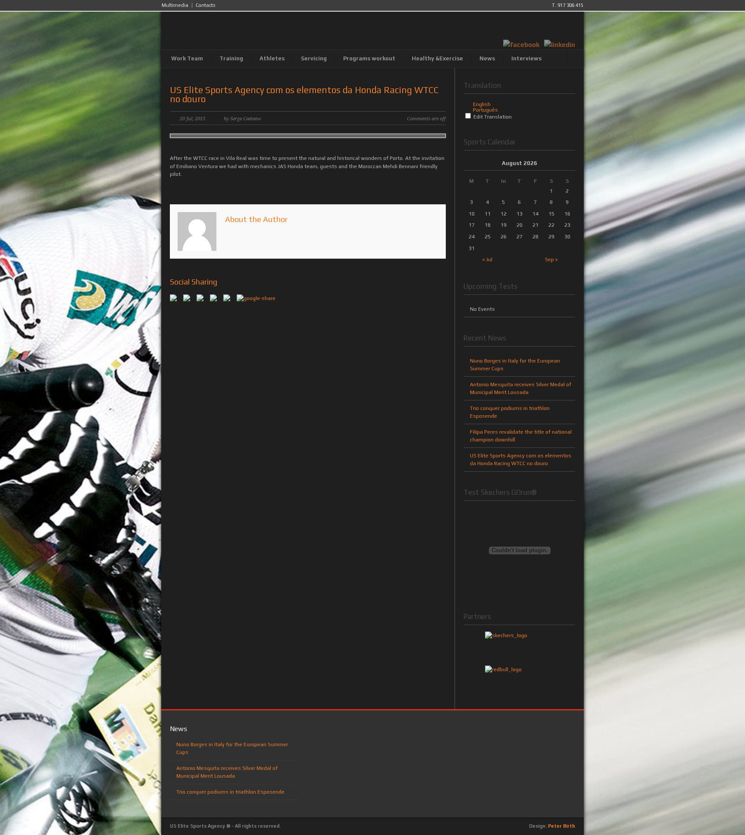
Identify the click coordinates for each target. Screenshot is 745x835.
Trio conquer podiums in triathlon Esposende (230, 792)
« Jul (487, 259)
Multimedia (175, 5)
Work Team (187, 58)
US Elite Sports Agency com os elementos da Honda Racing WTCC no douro (304, 94)
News (487, 58)
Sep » (551, 259)
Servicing (314, 58)
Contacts (205, 5)
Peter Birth (561, 826)
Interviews (526, 58)
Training (231, 58)
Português (485, 110)
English (482, 104)
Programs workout (369, 58)
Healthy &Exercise (437, 58)
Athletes (272, 58)
